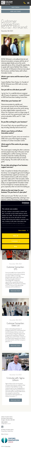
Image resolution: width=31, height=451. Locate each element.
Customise (14, 241)
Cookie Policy (10, 431)
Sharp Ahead (7, 446)
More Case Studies (15, 11)
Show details (22, 230)
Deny (15, 246)
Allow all (15, 235)
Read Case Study (15, 291)
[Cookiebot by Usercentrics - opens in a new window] (22, 203)
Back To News (15, 7)
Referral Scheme (4, 434)
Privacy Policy (4, 431)
